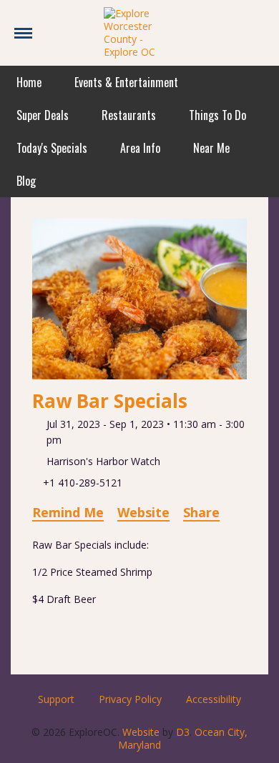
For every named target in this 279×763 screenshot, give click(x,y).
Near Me (211, 147)
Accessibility (213, 699)
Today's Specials (51, 147)
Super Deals (42, 115)
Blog (26, 180)
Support (56, 699)
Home (28, 82)
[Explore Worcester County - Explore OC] (139, 32)
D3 (183, 732)
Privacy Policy (130, 699)
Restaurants (129, 115)
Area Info (140, 147)
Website (143, 512)
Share (201, 512)
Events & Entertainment (126, 82)
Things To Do (217, 115)
